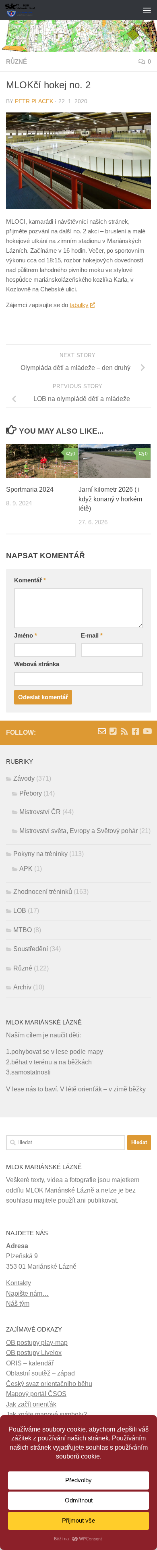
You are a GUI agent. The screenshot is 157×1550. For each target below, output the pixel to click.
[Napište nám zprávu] (102, 731)
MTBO (22, 930)
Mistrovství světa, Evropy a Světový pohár (78, 830)
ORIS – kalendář (30, 1363)
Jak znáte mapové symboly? (46, 1414)
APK (26, 868)
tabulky (79, 304)
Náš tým (17, 1303)
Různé (16, 61)
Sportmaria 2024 (30, 489)
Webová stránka (36, 664)
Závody (24, 778)
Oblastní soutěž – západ (40, 1373)
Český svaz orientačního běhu (49, 1383)
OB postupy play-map (37, 1342)
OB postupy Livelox (34, 1352)
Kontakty (18, 1283)
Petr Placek (34, 101)
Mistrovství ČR (40, 811)
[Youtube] (147, 731)
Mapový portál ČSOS (36, 1393)
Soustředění (30, 948)
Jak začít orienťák (31, 1404)
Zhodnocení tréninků (42, 891)
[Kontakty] (113, 731)
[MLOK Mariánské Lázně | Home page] (25, 10)
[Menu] (147, 10)
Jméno (25, 635)
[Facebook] (136, 731)
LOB (19, 910)
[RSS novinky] (124, 731)
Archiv (22, 987)
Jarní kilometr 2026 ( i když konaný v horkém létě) (110, 499)
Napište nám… (27, 1293)
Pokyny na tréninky (40, 853)
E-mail (92, 635)
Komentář (30, 580)
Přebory (30, 793)
